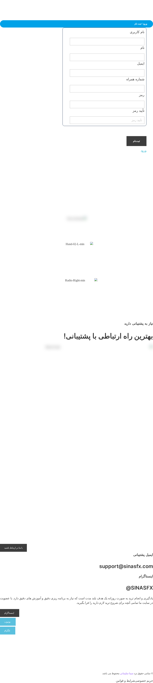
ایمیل (140, 63)
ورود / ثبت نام (141, 23)
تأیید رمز (138, 111)
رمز (141, 95)
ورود (143, 150)
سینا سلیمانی (126, 673)
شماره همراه (135, 79)
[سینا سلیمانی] (148, 8)
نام (142, 48)
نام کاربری (137, 32)
